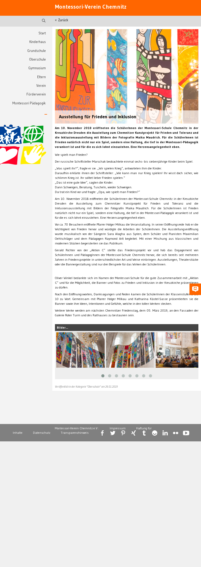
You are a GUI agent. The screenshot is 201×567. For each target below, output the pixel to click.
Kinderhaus (37, 42)
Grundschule (36, 51)
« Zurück (61, 20)
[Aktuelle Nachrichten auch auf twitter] (113, 433)
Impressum (118, 428)
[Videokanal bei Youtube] (186, 433)
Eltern (41, 77)
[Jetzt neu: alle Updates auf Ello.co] (155, 433)
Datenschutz (41, 433)
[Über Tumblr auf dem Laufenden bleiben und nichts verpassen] (144, 433)
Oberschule (37, 59)
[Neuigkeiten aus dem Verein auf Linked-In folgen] (165, 433)
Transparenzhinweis (75, 433)
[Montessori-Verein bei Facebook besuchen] (102, 433)
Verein (41, 85)
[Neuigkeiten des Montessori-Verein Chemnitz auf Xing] (134, 433)
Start (42, 33)
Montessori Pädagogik (29, 103)
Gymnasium (37, 68)
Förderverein (36, 94)
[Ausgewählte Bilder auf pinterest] (123, 433)
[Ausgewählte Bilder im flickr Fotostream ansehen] (175, 433)
